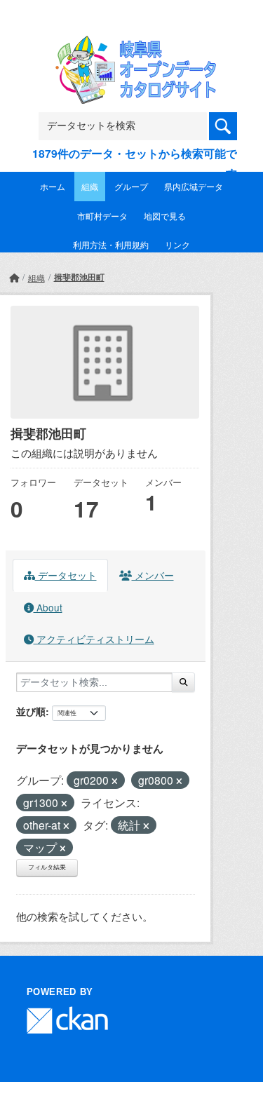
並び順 (31, 711)
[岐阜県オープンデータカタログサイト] (132, 44)
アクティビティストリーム (94, 639)
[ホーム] (14, 277)
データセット (66, 575)
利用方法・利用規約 (111, 244)
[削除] (115, 781)
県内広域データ (193, 186)
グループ (131, 186)
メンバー (153, 575)
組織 (89, 186)
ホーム (52, 186)
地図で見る (165, 216)
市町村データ (102, 216)
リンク (177, 244)
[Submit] (183, 682)
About (48, 607)
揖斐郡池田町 (79, 277)
